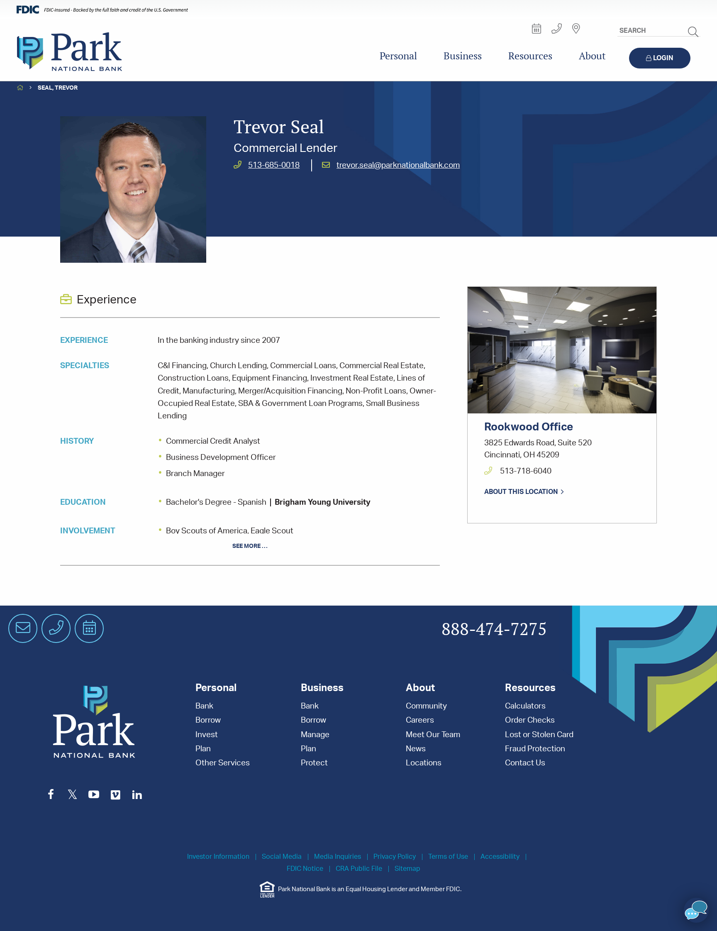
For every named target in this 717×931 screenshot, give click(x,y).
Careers (420, 720)
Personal (398, 55)
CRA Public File (359, 869)
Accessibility (499, 857)
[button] (696, 910)
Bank (204, 706)
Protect (314, 763)
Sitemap (407, 869)
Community (426, 706)
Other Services (222, 763)
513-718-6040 (524, 471)
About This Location (521, 492)
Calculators (525, 706)
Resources (530, 55)
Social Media (282, 857)
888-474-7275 (494, 630)
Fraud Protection (535, 749)
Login (663, 58)
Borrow (208, 720)
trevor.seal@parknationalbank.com (398, 165)
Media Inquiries (337, 857)
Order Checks (530, 720)
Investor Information (218, 857)
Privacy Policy (394, 857)
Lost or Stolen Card (539, 735)
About (592, 55)
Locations (423, 763)
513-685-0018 (274, 165)
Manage (315, 735)
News (416, 749)
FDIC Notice (305, 869)
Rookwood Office (528, 427)
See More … (250, 546)
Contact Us (525, 763)
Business (463, 55)
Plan (203, 749)
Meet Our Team (433, 735)
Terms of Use (448, 857)
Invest (206, 735)
